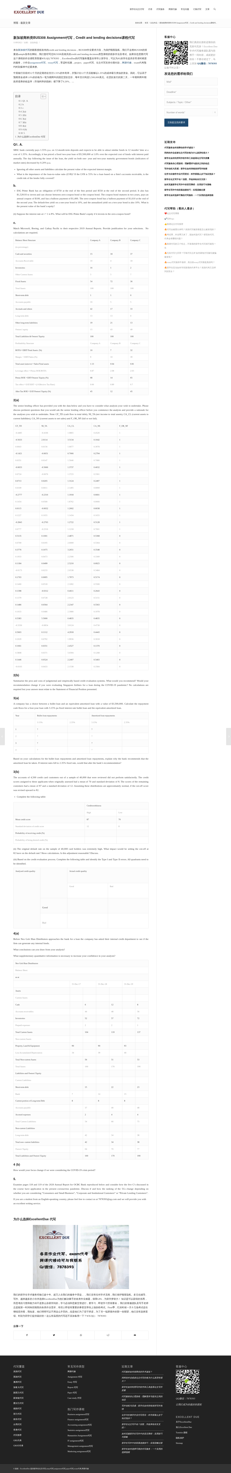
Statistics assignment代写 (78, 1430)
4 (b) (24, 129)
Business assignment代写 (78, 1414)
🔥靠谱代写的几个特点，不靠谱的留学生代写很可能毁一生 (190, 246)
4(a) (24, 126)
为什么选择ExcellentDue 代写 (31, 136)
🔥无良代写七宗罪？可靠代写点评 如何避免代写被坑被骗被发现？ (190, 255)
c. (23, 108)
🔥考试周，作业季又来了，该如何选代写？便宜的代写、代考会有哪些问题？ (190, 236)
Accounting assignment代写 (80, 1425)
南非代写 (17, 1419)
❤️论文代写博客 (171, 213)
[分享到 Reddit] (108, 1335)
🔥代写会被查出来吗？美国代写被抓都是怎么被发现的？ (190, 229)
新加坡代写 (24, 50)
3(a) (24, 119)
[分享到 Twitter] (54, 1335)
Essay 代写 (72, 1382)
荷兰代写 (17, 1414)
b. (23, 104)
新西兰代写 (18, 1392)
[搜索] (215, 9)
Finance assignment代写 (78, 1419)
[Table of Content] (43, 96)
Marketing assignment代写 (79, 1451)
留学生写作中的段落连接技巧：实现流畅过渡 (142, 1442)
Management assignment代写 (80, 1446)
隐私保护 (180, 1438)
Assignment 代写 (75, 1377)
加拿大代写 (18, 1387)
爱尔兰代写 (18, 1403)
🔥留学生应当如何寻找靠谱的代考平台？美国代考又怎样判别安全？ (190, 269)
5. (24, 133)
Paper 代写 (72, 1392)
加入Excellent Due (184, 1427)
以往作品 (34, 42)
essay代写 (53, 62)
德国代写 (17, 1408)
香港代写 (17, 1430)
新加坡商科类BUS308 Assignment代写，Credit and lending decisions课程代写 (74, 37)
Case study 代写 (74, 1398)
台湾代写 (17, 1424)
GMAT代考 (18, 1445)
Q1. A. (25, 101)
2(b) (24, 115)
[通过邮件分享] (134, 1335)
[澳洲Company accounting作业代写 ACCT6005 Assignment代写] (2, 736)
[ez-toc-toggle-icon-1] (41, 96)
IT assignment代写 (76, 1441)
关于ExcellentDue (184, 1422)
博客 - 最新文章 (21, 23)
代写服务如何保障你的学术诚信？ (137, 1371)
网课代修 (127, 62)
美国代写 (17, 1371)
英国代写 (17, 1377)
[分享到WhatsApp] (81, 1335)
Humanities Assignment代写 (80, 1435)
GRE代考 (17, 1440)
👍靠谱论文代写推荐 (173, 224)
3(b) (24, 122)
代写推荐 (17, 1435)
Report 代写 (73, 1387)
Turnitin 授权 (181, 1432)
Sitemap (179, 1443)
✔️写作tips (169, 219)
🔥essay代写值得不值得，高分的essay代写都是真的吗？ (189, 262)
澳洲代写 (17, 1382)
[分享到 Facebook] (27, 1335)
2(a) (24, 111)
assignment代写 (38, 62)
